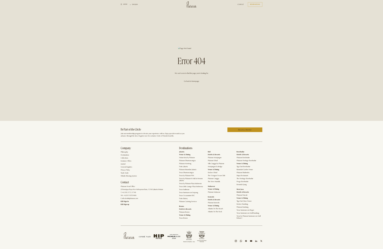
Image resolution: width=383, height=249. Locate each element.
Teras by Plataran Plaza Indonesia (190, 183)
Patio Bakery (183, 198)
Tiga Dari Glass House (244, 201)
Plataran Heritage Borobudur (246, 160)
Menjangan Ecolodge (215, 166)
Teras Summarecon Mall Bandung (248, 213)
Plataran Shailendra (243, 172)
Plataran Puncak (242, 195)
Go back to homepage (191, 81)
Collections (124, 158)
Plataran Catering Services (188, 201)
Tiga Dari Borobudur (243, 166)
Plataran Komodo (214, 203)
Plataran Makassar (214, 192)
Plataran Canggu (213, 178)
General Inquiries (126, 167)
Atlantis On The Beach (215, 209)
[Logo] (191, 4)
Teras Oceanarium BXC (187, 195)
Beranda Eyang (242, 184)
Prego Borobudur (242, 181)
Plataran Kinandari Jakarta (187, 169)
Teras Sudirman (184, 189)
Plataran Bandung (242, 207)
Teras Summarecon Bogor (245, 210)
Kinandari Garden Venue (245, 169)
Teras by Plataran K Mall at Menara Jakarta (191, 179)
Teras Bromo (183, 218)
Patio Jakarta (183, 166)
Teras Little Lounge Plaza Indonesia (191, 186)
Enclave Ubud (212, 172)
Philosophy (124, 152)
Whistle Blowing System (129, 176)
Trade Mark (124, 173)
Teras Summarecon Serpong (188, 192)
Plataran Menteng (185, 163)
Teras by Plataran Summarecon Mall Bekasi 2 (249, 217)
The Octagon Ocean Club (216, 175)
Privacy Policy (125, 170)
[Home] (129, 235)
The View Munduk (214, 181)
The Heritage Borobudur (245, 178)
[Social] (236, 241)
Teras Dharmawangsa (186, 172)
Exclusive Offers (126, 161)
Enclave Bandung (242, 204)
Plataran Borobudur (243, 157)
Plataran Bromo (184, 212)
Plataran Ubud (213, 160)
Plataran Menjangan (214, 157)
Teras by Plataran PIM (186, 175)
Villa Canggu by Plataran (216, 163)
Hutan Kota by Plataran (187, 157)
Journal (123, 164)
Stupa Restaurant (242, 175)
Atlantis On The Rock (215, 212)
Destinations (125, 155)
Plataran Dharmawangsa (187, 160)
